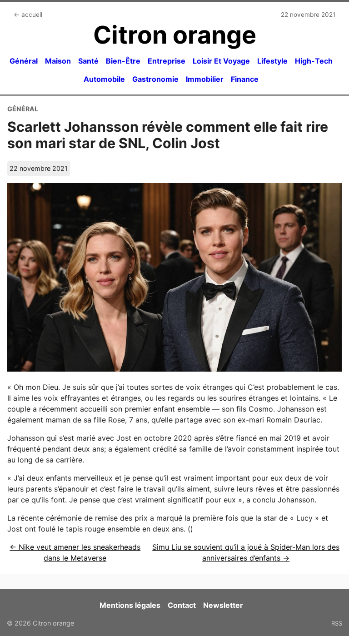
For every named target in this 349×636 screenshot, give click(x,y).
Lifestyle (272, 60)
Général (24, 60)
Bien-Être (123, 60)
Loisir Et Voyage (221, 60)
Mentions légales (130, 605)
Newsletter (223, 605)
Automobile (104, 79)
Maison (58, 60)
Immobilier (205, 79)
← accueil (28, 14)
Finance (245, 79)
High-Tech (314, 60)
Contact (182, 605)
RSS (336, 623)
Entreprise (166, 60)
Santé (88, 60)
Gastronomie (155, 79)
